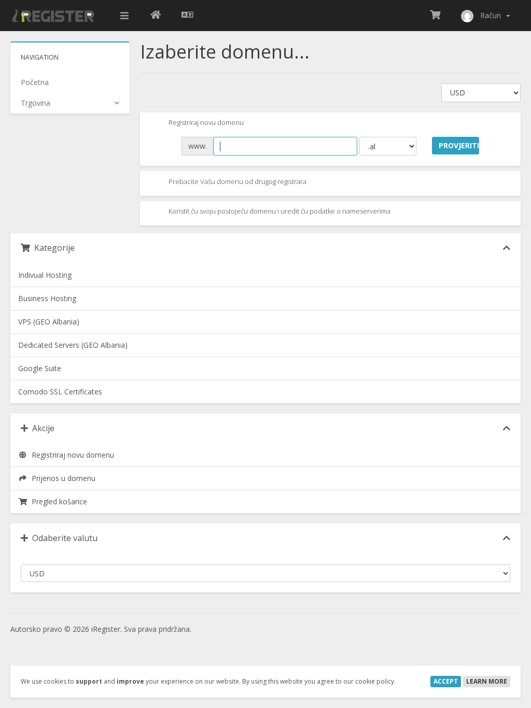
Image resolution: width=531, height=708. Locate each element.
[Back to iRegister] (155, 15)
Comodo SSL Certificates (60, 392)
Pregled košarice (57, 501)
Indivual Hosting (45, 275)
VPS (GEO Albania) (48, 322)
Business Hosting (47, 298)
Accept (446, 681)
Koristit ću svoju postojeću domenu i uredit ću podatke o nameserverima (278, 211)
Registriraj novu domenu (205, 123)
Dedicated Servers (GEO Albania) (73, 345)
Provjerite (459, 145)
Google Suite (39, 368)
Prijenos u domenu (61, 478)
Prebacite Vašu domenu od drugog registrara (236, 181)
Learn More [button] (486, 681)
